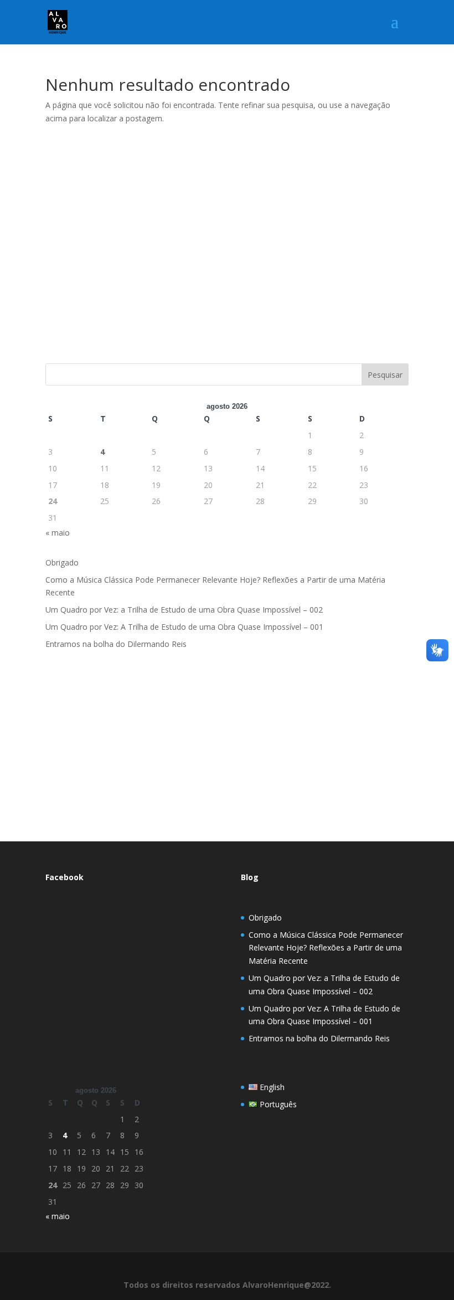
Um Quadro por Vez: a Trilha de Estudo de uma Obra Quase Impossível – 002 (184, 609)
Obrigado (62, 562)
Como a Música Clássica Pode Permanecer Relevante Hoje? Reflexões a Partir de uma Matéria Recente (326, 948)
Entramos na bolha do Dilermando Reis (116, 644)
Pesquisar (385, 374)
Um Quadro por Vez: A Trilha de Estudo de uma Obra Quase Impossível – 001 (184, 626)
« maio (57, 532)
